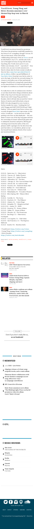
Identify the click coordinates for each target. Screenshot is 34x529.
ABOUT (4, 509)
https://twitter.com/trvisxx (19, 229)
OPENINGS (15, 509)
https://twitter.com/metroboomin (12, 235)
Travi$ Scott (23, 239)
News (3, 17)
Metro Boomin (13, 239)
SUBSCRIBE (22, 509)
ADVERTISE (28, 509)
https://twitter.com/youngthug (21, 231)
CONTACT (9, 509)
